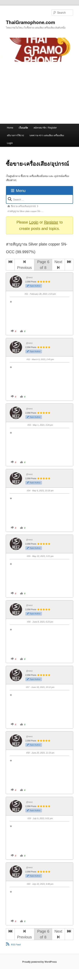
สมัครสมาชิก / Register (45, 127)
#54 (28, 490)
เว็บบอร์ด (23, 127)
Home (10, 127)
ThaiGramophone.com (30, 22)
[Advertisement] (39, 93)
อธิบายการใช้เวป (15, 135)
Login (10, 142)
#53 (29, 425)
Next (58, 262)
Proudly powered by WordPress (39, 961)
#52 (28, 359)
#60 (28, 884)
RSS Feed (16, 944)
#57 (27, 687)
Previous (24, 267)
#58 (28, 753)
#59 (29, 818)
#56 (28, 622)
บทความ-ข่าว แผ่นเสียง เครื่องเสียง (47, 135)
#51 (26, 294)
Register (51, 222)
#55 (28, 556)
